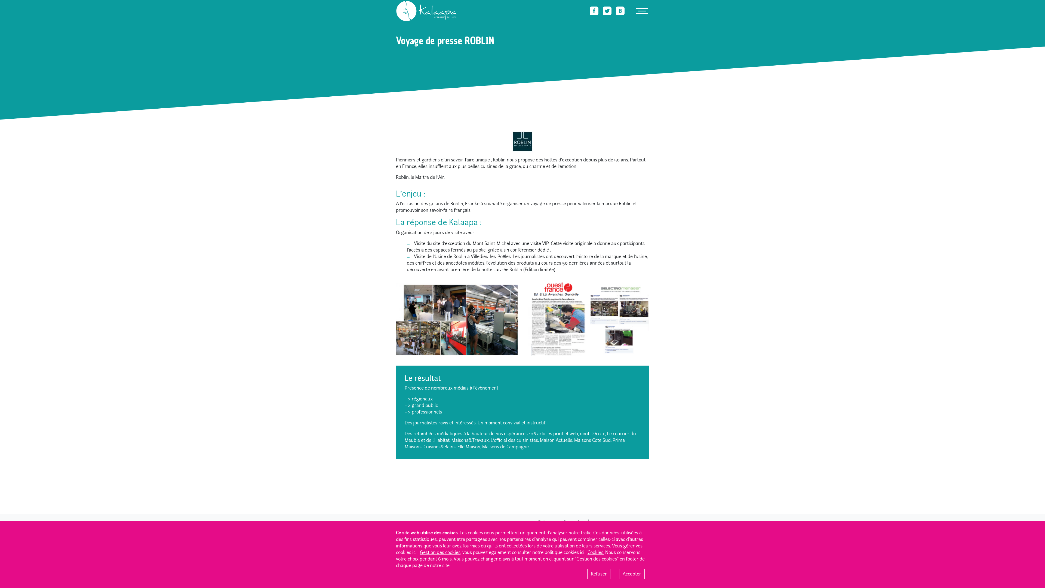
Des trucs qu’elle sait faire (431, 23)
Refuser (599, 574)
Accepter (632, 574)
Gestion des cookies (440, 552)
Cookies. (596, 552)
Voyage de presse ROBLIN (474, 23)
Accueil (401, 23)
